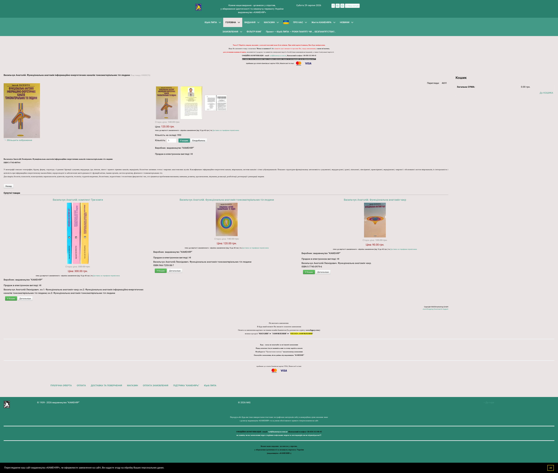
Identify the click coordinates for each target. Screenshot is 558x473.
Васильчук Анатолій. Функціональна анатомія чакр (375, 199)
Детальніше (25, 298)
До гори (489, 402)
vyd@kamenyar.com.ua (278, 55)
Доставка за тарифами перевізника (225, 130)
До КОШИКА (546, 92)
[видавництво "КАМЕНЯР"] (198, 7)
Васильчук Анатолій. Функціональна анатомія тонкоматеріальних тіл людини (227, 199)
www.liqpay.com (312, 330)
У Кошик (11, 298)
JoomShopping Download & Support (435, 309)
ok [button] (550, 468)
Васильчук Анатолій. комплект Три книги (78, 199)
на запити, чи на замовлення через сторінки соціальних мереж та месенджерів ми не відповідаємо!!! (279, 59)
